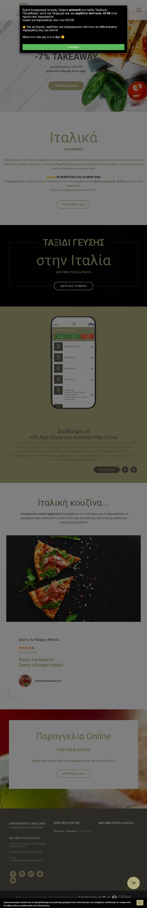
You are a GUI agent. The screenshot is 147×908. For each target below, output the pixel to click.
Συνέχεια (73, 47)
